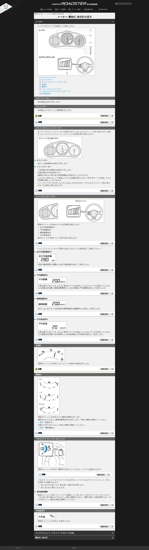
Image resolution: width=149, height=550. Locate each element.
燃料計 (44, 87)
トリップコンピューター (52, 89)
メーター (70, 14)
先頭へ (74, 548)
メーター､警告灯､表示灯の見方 (55, 14)
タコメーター (47, 80)
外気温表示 (46, 94)
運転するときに (39, 14)
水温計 (44, 84)
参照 (41, 422)
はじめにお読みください (124, 3)
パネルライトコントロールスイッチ (56, 91)
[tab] (74, 21)
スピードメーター (49, 77)
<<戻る (17, 548)
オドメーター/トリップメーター (55, 82)
